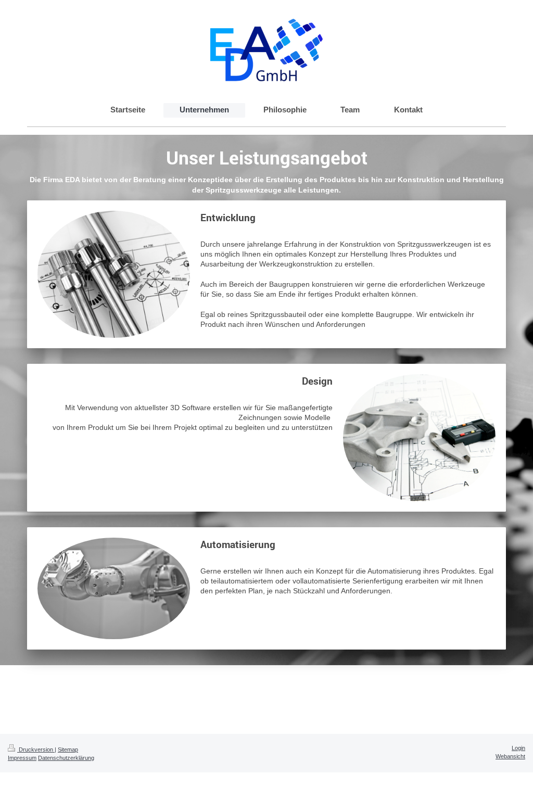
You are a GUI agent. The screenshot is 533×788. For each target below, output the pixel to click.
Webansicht (510, 756)
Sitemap (68, 749)
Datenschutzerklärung (66, 758)
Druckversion (36, 749)
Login (518, 748)
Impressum (22, 758)
